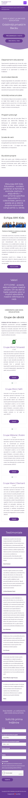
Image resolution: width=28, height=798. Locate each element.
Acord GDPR (5, 761)
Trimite (7, 779)
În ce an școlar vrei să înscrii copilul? (10, 741)
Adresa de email (6, 748)
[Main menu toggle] (25, 2)
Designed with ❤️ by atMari (14, 794)
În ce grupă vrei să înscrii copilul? (10, 734)
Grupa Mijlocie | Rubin (14, 435)
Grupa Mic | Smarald (14, 347)
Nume (4, 728)
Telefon (4, 755)
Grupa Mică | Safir (14, 389)
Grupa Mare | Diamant (14, 483)
